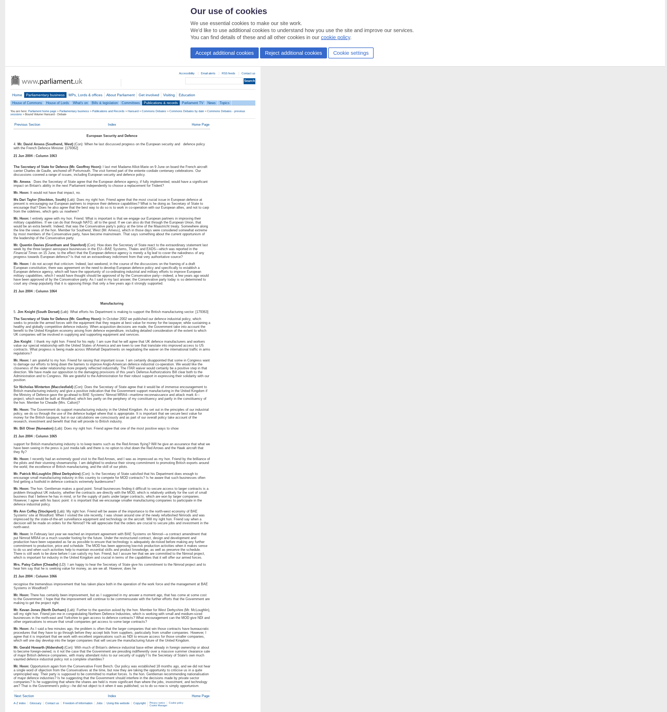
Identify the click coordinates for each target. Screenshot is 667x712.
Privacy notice (157, 703)
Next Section (24, 696)
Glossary (35, 703)
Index (112, 124)
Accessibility (187, 73)
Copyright (139, 703)
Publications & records (161, 103)
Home (17, 95)
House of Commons (27, 103)
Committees (131, 103)
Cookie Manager (158, 705)
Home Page (200, 124)
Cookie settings (351, 53)
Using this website (118, 703)
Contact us (248, 73)
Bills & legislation (105, 103)
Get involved (149, 95)
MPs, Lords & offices (85, 95)
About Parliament (120, 95)
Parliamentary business (45, 95)
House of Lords (57, 103)
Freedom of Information (77, 703)
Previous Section (27, 124)
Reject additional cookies (293, 53)
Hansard (133, 111)
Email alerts (208, 73)
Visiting (169, 95)
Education (187, 95)
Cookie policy (176, 703)
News (211, 103)
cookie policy (335, 37)
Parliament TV (192, 103)
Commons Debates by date (186, 111)
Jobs (99, 703)
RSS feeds (228, 73)
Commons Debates (154, 111)
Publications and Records (108, 111)
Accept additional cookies (224, 53)
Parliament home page (42, 111)
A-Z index (20, 703)
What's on (80, 103)
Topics (225, 103)
